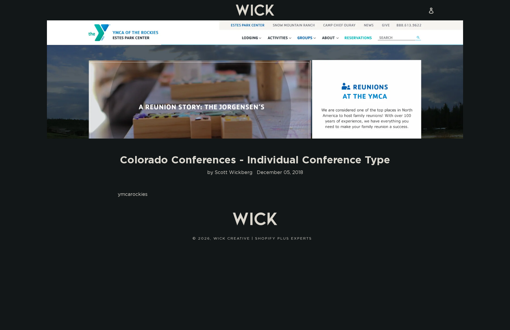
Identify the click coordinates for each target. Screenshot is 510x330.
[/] (255, 10)
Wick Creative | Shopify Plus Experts (262, 238)
